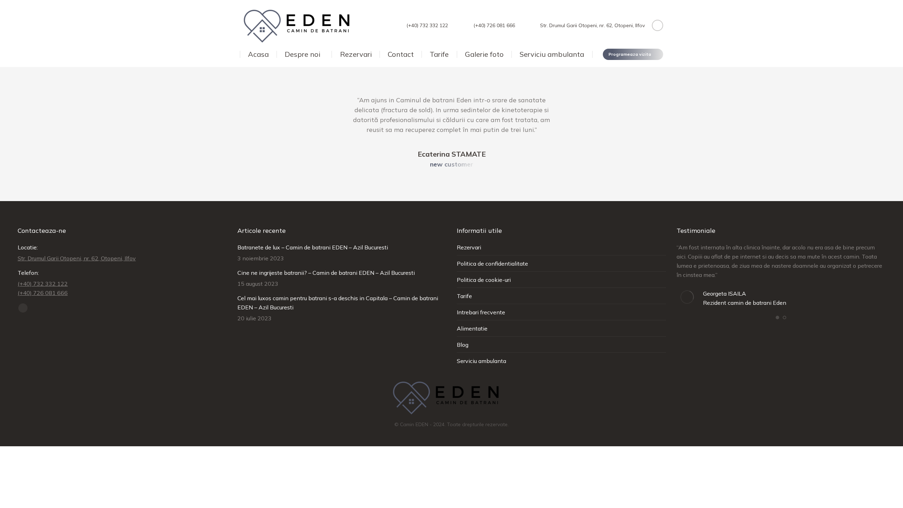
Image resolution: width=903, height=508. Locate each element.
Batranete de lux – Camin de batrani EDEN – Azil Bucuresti (312, 247)
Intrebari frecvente (481, 312)
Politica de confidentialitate (492, 263)
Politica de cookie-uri (484, 279)
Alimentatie (472, 328)
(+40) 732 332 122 (427, 25)
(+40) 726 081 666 (494, 25)
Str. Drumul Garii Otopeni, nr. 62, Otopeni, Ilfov (592, 25)
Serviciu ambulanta (481, 360)
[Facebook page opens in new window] (657, 25)
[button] (777, 317)
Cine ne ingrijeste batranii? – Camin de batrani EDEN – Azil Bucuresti (326, 272)
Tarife (464, 296)
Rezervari (469, 247)
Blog (462, 344)
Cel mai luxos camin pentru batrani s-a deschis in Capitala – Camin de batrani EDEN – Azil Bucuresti (337, 303)
